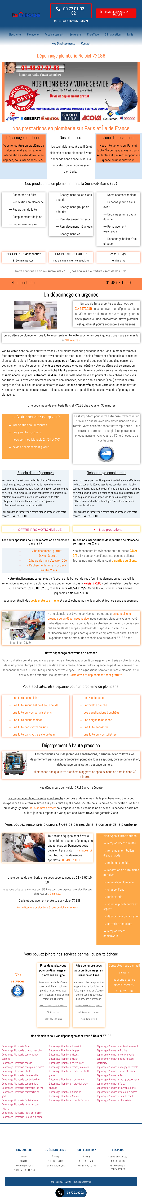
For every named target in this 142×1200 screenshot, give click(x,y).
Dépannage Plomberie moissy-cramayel (69, 1067)
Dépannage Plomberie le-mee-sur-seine (22, 1117)
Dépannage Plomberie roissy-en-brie (115, 1054)
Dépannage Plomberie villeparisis (113, 1100)
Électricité (15, 34)
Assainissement (54, 34)
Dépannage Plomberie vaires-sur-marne (116, 1092)
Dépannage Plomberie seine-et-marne (115, 1071)
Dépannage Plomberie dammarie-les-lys (22, 1088)
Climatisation (113, 34)
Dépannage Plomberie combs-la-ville (20, 1079)
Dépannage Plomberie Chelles (17, 1071)
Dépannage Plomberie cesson (17, 1063)
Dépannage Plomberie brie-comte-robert (22, 1050)
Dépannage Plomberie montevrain (66, 1079)
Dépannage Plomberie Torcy (110, 1083)
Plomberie (33, 34)
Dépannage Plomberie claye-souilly (20, 1075)
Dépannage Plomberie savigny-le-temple (117, 1067)
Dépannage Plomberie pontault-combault (117, 1046)
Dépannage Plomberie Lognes (64, 1050)
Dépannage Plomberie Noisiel (64, 1096)
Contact (85, 43)
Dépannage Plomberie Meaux (64, 1054)
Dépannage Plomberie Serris (111, 1075)
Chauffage (93, 34)
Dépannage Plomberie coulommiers (20, 1083)
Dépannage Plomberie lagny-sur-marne (22, 1113)
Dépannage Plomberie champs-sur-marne (23, 1067)
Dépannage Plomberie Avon (15, 1046)
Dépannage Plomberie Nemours (65, 1092)
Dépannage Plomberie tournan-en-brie (116, 1088)
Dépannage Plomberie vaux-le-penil (114, 1096)
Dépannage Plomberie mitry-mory (66, 1063)
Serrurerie (75, 34)
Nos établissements (63, 43)
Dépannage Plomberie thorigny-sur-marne (117, 1079)
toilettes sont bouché (21, 351)
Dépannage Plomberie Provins (111, 1050)
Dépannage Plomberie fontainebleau (20, 1100)
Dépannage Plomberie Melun (63, 1059)
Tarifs (130, 34)
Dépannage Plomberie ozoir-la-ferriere (69, 1100)
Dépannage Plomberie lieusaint (65, 1046)
